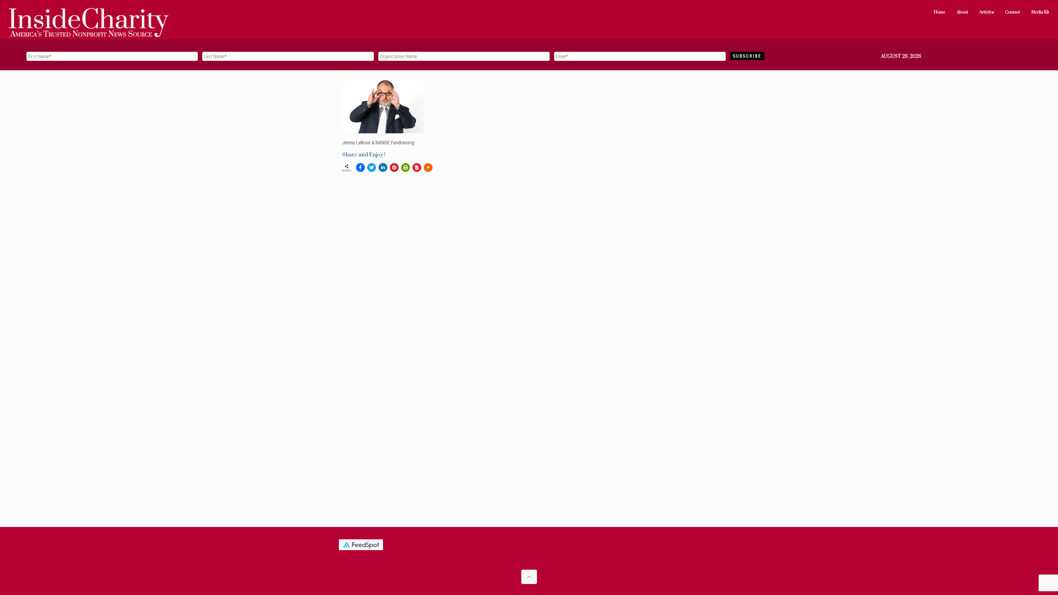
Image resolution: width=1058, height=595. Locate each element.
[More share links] (428, 167)
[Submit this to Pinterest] (394, 167)
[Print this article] (405, 167)
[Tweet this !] (371, 167)
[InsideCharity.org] (89, 12)
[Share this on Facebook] (360, 167)
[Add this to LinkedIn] (383, 167)
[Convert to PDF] (416, 167)
